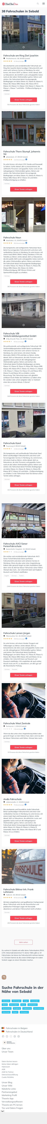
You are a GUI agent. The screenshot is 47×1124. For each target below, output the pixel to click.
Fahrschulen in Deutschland (19, 1031)
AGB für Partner (8, 1072)
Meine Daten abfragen (10, 1064)
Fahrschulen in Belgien (16, 1028)
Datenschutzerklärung (10, 1075)
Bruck (23, 1005)
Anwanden (34, 1001)
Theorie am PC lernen (12, 1105)
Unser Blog (7, 1082)
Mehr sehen (23, 942)
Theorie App (7, 1098)
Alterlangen (16, 1001)
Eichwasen (24, 1012)
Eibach (15, 1012)
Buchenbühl (6, 1008)
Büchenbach (33, 1005)
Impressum (6, 1067)
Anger (26, 1001)
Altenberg (6, 1001)
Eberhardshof (38, 1008)
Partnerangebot (9, 1092)
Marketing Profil (9, 1095)
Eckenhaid (6, 1012)
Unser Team (7, 1051)
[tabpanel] (23, 32)
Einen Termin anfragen (23, 100)
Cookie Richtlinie (8, 1077)
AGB (3, 1069)
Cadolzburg (27, 1008)
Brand (5, 1005)
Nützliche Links (9, 1089)
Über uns (6, 1048)
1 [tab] (23, 47)
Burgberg (17, 1008)
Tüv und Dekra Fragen (12, 1108)
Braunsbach (14, 1005)
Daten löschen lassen (9, 1061)
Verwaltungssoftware (12, 1101)
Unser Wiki (7, 1085)
